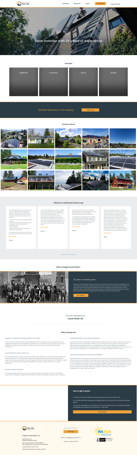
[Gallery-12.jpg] (41, 181)
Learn (87, 4)
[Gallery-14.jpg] (95, 181)
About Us (77, 4)
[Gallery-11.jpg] (14, 181)
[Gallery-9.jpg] (95, 159)
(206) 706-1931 (115, 4)
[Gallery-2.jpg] (41, 138)
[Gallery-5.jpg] (122, 138)
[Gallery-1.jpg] (14, 138)
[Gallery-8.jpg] (68, 159)
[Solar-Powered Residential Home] (122, 181)
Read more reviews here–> (68, 254)
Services (66, 4)
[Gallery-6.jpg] (14, 159)
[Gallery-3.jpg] (68, 138)
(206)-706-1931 (74, 441)
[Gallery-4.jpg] (95, 138)
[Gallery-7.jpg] (41, 159)
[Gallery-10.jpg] (122, 159)
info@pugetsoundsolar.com (73, 437)
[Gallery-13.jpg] (68, 181)
